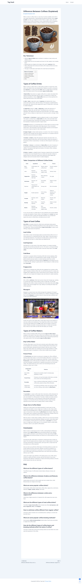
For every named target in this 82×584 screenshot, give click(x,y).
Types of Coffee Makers (29, 76)
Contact (72, 2)
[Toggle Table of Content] (35, 72)
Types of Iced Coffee (29, 74)
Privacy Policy (48, 581)
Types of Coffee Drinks (29, 73)
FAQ (25, 78)
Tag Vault (11, 2)
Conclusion (27, 77)
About (67, 2)
